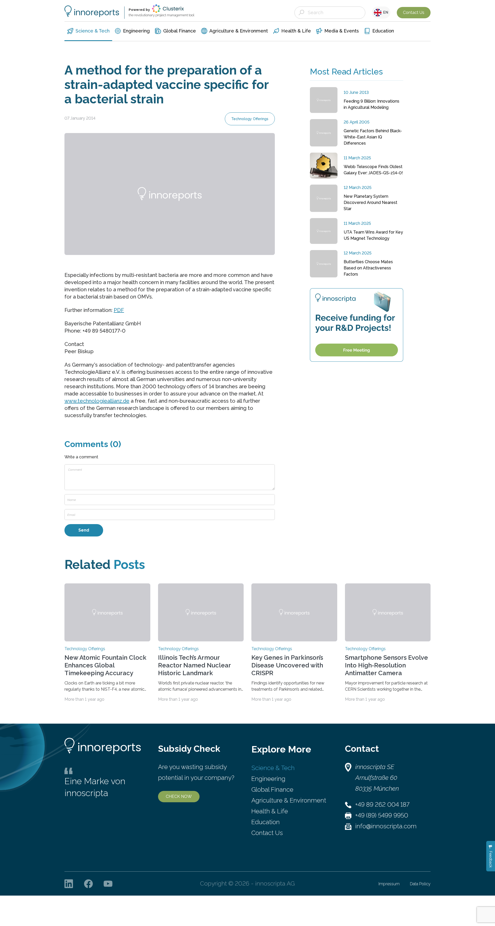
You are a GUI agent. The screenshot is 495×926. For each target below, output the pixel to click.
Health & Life (269, 811)
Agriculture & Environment (288, 800)
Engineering (268, 778)
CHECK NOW (179, 796)
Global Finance (272, 789)
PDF (119, 310)
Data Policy (420, 883)
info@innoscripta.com (386, 826)
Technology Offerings (249, 119)
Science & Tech (273, 768)
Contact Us (413, 12)
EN (385, 12)
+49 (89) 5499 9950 (381, 815)
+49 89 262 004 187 (382, 804)
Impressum (389, 883)
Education (265, 822)
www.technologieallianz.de (96, 401)
